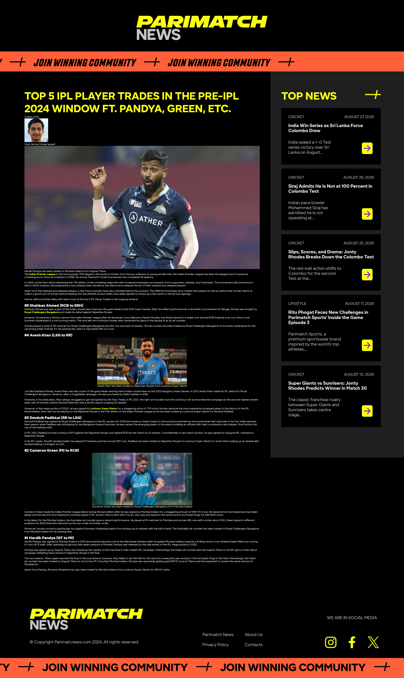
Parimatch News (218, 634)
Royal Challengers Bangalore (41, 312)
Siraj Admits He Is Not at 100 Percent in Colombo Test (330, 189)
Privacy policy (215, 644)
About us (254, 634)
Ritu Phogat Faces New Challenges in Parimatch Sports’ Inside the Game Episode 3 (328, 318)
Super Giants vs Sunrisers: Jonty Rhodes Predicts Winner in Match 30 (327, 386)
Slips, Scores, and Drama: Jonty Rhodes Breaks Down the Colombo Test (331, 254)
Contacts (254, 644)
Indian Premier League (42, 274)
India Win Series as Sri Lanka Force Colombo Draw (325, 128)
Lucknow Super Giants (103, 408)
